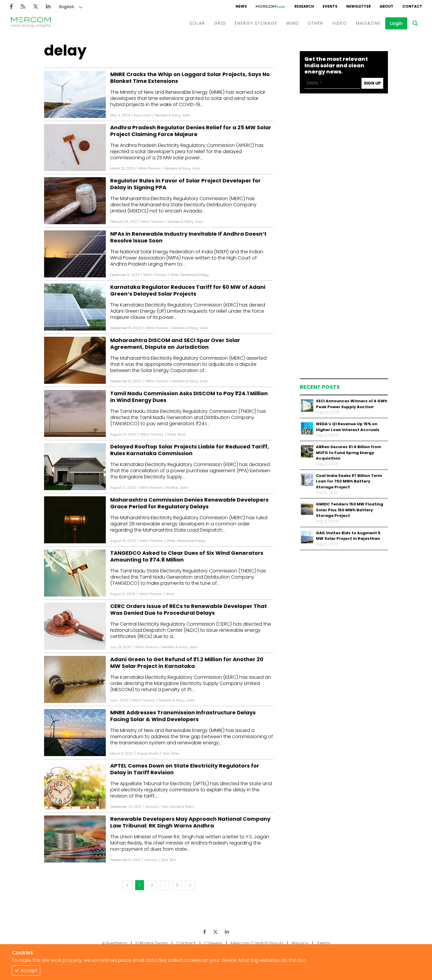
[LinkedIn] (48, 6)
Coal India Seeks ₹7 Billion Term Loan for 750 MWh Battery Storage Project (349, 481)
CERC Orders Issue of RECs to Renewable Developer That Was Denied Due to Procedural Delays (188, 610)
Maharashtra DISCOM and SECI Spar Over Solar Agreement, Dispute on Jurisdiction (175, 344)
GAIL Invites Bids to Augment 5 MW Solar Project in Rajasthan (348, 535)
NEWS (241, 6)
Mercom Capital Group (257, 943)
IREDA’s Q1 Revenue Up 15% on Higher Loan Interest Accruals (347, 427)
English (66, 7)
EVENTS (330, 6)
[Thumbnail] (307, 405)
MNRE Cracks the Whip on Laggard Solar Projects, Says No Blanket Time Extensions (190, 78)
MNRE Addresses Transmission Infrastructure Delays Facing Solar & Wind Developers (183, 716)
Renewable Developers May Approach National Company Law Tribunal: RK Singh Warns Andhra (190, 822)
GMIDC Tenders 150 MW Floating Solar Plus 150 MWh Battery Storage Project (349, 509)
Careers (213, 943)
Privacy (300, 943)
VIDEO (339, 23)
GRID (220, 23)
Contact (186, 943)
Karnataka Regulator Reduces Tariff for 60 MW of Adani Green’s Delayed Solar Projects (187, 290)
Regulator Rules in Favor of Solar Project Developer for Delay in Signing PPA (185, 184)
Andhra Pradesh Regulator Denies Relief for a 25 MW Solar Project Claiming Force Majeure (190, 131)
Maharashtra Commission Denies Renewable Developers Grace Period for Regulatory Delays (189, 503)
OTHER (315, 23)
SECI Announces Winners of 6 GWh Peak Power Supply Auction (351, 404)
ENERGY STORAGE (256, 23)
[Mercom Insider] (270, 6)
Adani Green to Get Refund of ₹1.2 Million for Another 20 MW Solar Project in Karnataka (186, 663)
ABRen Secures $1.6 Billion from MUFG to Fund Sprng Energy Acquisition (348, 452)
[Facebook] (11, 6)
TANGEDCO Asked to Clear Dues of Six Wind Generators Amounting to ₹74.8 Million (186, 556)
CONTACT (412, 6)
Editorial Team (151, 943)
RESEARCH (304, 6)
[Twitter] (35, 6)
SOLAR (197, 23)
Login (396, 23)
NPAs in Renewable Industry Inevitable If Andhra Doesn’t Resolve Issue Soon (188, 237)
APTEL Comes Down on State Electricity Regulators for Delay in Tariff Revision (184, 769)
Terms (324, 943)
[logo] (31, 23)
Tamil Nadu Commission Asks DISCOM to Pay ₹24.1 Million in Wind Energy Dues (189, 397)
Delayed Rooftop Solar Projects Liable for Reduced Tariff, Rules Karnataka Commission (189, 450)
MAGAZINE (368, 23)
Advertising (114, 943)
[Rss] (23, 6)
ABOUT (387, 6)
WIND (292, 23)
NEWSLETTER (358, 6)
